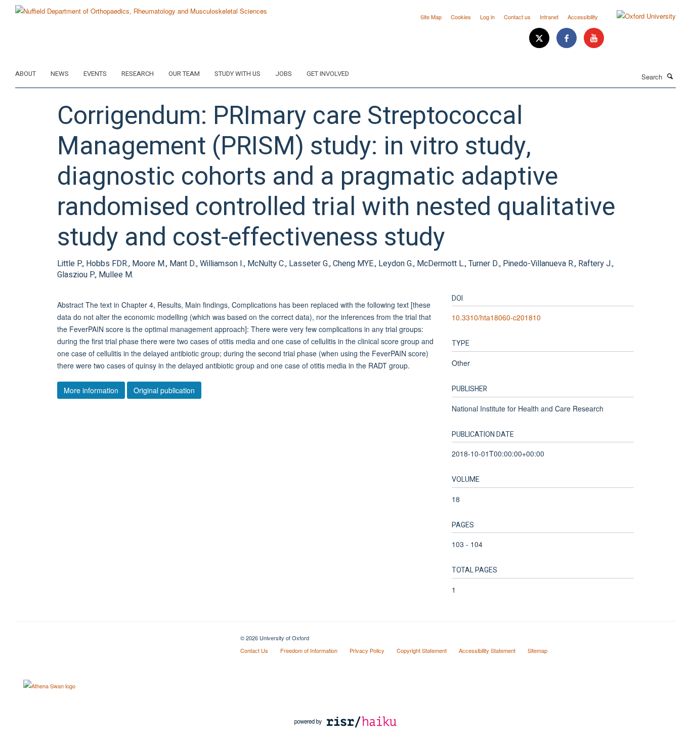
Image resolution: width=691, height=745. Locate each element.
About (25, 73)
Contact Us (254, 650)
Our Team (184, 73)
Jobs (283, 73)
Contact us (517, 17)
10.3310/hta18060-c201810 (496, 317)
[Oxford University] (638, 16)
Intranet (549, 17)
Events (95, 73)
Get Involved (328, 73)
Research (137, 73)
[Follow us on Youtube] (594, 38)
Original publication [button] (164, 390)
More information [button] (91, 390)
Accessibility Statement (487, 650)
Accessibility (583, 17)
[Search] (670, 75)
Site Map (431, 17)
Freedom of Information (308, 650)
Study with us (237, 73)
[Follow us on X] (540, 38)
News (60, 73)
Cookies (461, 17)
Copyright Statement (422, 650)
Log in (487, 17)
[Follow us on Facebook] (567, 38)
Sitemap (537, 650)
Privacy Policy (367, 650)
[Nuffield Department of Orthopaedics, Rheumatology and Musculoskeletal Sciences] (141, 7)
